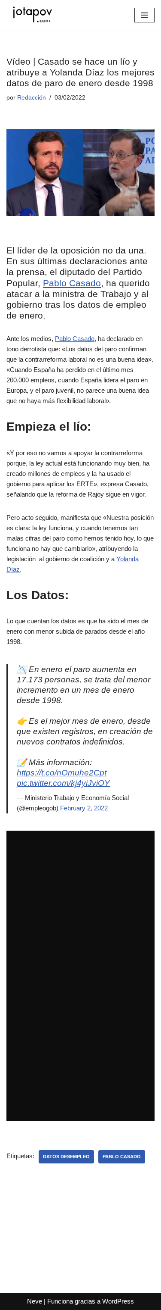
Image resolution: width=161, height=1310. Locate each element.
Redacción (31, 97)
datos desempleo (66, 1156)
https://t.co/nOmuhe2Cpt (61, 772)
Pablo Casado (72, 283)
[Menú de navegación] (144, 15)
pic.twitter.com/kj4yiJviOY (63, 783)
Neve (34, 1301)
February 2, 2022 (84, 808)
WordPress (118, 1301)
